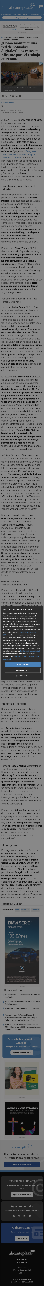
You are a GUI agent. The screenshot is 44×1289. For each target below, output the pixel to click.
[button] (22, 675)
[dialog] (22, 643)
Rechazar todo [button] (22, 670)
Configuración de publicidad (30, 651)
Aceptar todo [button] (23, 665)
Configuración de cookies (22, 656)
